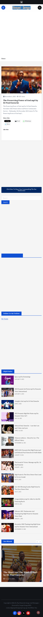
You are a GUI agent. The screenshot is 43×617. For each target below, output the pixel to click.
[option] (21, 564)
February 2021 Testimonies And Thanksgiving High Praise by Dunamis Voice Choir (26, 513)
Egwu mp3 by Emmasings (22, 377)
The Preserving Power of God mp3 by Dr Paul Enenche (20, 101)
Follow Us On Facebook (12, 255)
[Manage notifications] (38, 612)
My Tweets (4, 319)
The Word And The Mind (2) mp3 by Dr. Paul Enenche (20, 573)
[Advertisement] (21, 34)
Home (3, 59)
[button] (37, 541)
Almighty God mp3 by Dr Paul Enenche (27, 401)
